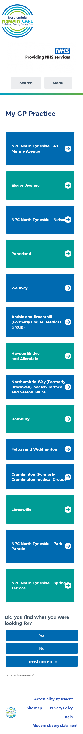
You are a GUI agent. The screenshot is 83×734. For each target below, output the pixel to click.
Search (25, 83)
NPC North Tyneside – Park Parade (37, 546)
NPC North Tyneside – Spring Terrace (39, 585)
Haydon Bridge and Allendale (26, 356)
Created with (18, 675)
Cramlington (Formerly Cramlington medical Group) (39, 477)
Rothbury (20, 419)
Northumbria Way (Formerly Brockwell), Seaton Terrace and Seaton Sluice (38, 386)
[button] (42, 635)
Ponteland (21, 253)
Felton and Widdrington (34, 449)
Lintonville (21, 509)
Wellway (19, 288)
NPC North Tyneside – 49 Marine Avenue (35, 148)
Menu (58, 83)
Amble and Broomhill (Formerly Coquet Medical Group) (36, 322)
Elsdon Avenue (26, 185)
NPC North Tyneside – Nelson (39, 219)
